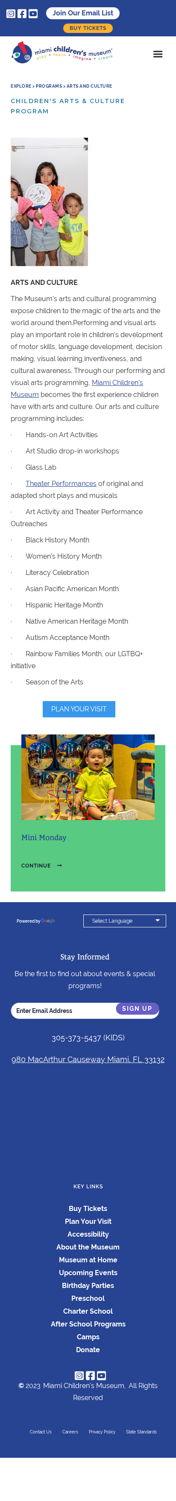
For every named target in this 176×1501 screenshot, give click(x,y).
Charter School (88, 1311)
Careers (70, 1432)
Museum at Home (88, 1260)
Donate (88, 1350)
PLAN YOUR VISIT (79, 709)
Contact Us (41, 1432)
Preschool (88, 1298)
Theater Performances (61, 484)
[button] (158, 54)
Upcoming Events (88, 1273)
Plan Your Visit (88, 1221)
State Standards (141, 1432)
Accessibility (88, 1234)
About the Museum (88, 1247)
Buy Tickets (88, 28)
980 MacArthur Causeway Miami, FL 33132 (88, 1059)
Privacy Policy (102, 1432)
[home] (64, 54)
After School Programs (88, 1324)
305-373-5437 (76, 1037)
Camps (88, 1337)
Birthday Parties (88, 1286)
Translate (66, 921)
